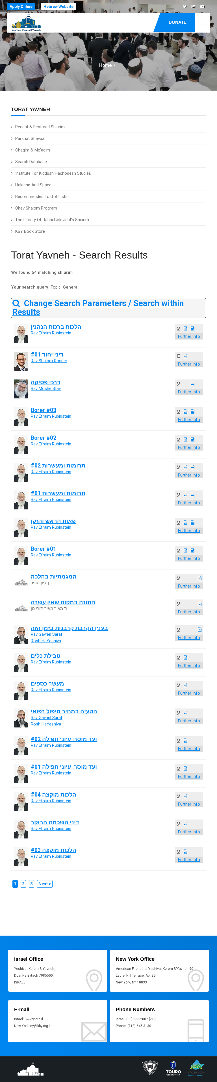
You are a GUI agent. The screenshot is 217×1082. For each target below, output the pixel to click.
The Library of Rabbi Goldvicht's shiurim (52, 219)
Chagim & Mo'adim (32, 150)
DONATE (177, 22)
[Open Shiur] (185, 328)
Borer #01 (43, 549)
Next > (44, 883)
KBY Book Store (30, 231)
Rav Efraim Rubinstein (51, 333)
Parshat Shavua (29, 138)
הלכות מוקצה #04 (53, 794)
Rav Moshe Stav (46, 388)
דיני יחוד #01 (47, 354)
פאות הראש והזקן (53, 521)
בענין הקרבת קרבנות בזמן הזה (69, 628)
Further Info (189, 336)
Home (105, 65)
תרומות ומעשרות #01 (58, 493)
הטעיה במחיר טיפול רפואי (64, 711)
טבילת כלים (45, 656)
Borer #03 (43, 410)
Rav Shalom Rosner (49, 360)
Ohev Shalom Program (36, 208)
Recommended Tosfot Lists (41, 196)
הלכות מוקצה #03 (53, 850)
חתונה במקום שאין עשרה (63, 602)
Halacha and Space (33, 184)
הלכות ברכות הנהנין (56, 327)
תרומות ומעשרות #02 (58, 465)
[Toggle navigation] (203, 23)
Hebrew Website (58, 6)
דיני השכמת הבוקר (55, 822)
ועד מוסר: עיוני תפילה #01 (64, 767)
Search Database (31, 161)
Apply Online (21, 6)
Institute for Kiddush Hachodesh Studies (53, 173)
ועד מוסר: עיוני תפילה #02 (64, 739)
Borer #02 (43, 438)
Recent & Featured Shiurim (40, 126)
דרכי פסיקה (45, 382)
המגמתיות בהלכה (54, 576)
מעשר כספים (47, 683)
